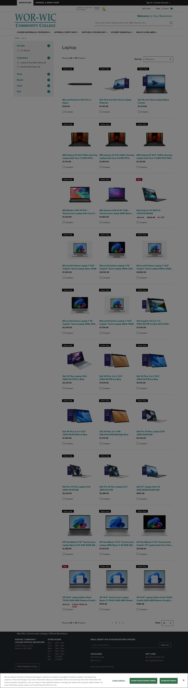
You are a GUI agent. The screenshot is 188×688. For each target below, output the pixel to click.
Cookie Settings (118, 681)
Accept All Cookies (168, 681)
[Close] (184, 680)
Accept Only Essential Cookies (143, 681)
